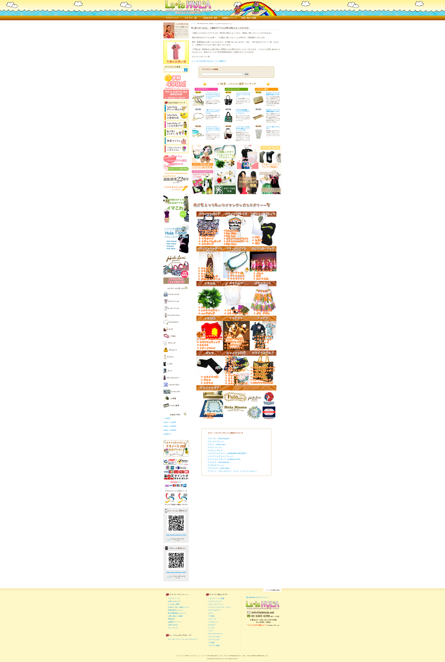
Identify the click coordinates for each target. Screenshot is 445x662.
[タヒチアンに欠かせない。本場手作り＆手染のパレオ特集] (202, 193)
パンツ (210, 631)
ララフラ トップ (172, 18)
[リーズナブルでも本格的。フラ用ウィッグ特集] (247, 193)
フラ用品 (211, 616)
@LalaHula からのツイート (257, 597)
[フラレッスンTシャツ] (176, 308)
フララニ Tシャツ (214, 447)
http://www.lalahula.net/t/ (176, 572)
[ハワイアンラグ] (176, 391)
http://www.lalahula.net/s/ (176, 535)
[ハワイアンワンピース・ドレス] (176, 315)
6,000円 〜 (167, 434)
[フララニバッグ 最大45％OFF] (176, 283)
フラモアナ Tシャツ (215, 465)
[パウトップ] (176, 343)
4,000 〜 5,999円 (169, 430)
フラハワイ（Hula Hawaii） (219, 439)
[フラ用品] (176, 336)
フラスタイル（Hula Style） (219, 468)
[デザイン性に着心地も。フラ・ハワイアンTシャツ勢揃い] (270, 167)
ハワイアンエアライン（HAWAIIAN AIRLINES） (227, 453)
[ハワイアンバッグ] (209, 245)
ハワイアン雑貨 (213, 645)
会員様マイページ (229, 18)
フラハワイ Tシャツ (215, 442)
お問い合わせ (173, 625)
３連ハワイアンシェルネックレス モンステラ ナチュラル (213, 111)
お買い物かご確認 (249, 18)
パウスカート (213, 622)
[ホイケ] (176, 329)
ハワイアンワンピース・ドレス (219, 607)
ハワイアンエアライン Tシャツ (220, 456)
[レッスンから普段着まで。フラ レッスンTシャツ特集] (176, 252)
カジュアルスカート (215, 634)
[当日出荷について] (176, 98)
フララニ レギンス (215, 450)
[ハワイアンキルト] (176, 384)
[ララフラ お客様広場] (176, 119)
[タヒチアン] (176, 357)
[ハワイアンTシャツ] (176, 301)
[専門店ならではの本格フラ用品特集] (225, 193)
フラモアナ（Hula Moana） (218, 462)
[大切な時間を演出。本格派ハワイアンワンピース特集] (270, 193)
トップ (193, 23)
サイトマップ (173, 628)
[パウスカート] (176, 350)
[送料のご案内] (176, 89)
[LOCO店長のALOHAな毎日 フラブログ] (176, 191)
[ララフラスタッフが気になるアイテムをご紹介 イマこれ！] (176, 221)
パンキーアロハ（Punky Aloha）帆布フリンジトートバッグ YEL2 (243, 128)
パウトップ (212, 619)
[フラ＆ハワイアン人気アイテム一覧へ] (176, 151)
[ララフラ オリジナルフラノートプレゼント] (176, 455)
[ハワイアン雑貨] (176, 405)
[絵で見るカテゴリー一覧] (176, 135)
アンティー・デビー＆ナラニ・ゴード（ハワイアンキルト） (232, 471)
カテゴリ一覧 (191, 18)
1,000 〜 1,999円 (169, 422)
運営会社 (171, 619)
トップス (211, 628)
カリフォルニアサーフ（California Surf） (224, 459)
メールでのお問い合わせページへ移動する (209, 61)
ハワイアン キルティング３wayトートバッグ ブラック (243, 94)
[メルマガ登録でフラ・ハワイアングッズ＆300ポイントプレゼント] (176, 170)
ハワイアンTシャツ (215, 601)
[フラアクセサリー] (176, 322)
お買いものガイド (174, 601)
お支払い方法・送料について (178, 607)
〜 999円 (166, 418)
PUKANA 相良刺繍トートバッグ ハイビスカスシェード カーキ (243, 111)
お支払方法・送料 (210, 18)
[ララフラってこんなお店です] (176, 127)
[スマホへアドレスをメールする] (176, 541)
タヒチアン (212, 625)
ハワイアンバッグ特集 (216, 598)
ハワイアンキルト (214, 637)
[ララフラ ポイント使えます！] (176, 110)
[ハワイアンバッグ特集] (176, 294)
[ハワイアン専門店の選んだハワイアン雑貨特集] (202, 167)
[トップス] (176, 363)
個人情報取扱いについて (177, 613)
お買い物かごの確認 (175, 616)
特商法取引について (175, 610)
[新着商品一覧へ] (176, 143)
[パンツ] (176, 370)
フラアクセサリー (214, 610)
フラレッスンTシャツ (216, 604)
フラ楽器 (211, 642)
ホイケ (210, 613)
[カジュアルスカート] (176, 377)
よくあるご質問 (173, 604)
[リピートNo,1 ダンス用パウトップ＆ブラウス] (247, 167)
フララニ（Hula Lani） (217, 444)
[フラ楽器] (176, 398)
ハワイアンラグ (213, 639)
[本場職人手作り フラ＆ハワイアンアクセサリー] (225, 167)
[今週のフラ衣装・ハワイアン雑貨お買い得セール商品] (176, 59)
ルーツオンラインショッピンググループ (182, 639)
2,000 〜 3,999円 (169, 426)
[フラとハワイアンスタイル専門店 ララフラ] (188, 13)
